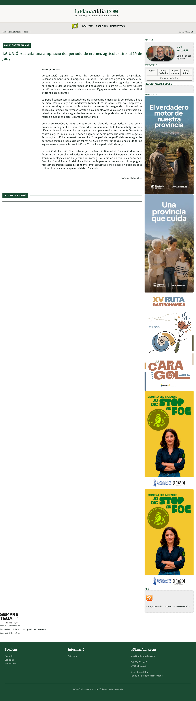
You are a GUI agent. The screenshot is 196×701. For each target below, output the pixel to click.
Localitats (87, 26)
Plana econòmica (169, 78)
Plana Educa (186, 72)
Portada (9, 656)
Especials (102, 26)
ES (192, 31)
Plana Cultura (175, 72)
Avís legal (72, 656)
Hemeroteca (117, 26)
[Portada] (74, 26)
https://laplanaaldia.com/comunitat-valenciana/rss (168, 606)
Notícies (26, 31)
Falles (152, 70)
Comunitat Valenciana (11, 31)
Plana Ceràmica (163, 72)
